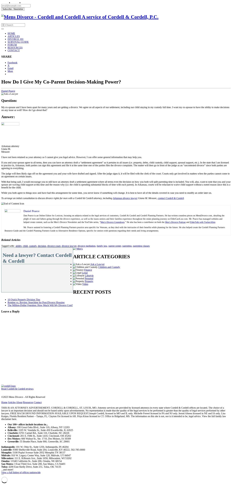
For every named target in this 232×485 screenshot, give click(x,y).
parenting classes (141, 246)
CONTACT (14, 50)
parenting (127, 246)
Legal (85, 272)
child (25, 246)
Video (85, 284)
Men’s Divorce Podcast (175, 222)
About (19, 402)
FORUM (12, 44)
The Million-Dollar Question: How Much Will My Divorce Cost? (40, 305)
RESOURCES (15, 47)
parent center (114, 246)
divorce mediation (86, 246)
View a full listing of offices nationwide (21, 472)
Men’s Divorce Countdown (113, 222)
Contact (38, 402)
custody (33, 246)
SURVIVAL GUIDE (18, 42)
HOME (11, 33)
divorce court (53, 246)
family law (102, 246)
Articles (12, 402)
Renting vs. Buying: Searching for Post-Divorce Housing (36, 302)
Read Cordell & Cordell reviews (17, 388)
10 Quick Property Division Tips (24, 299)
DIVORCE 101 (16, 39)
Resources (28, 402)
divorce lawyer (69, 246)
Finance (88, 270)
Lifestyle (89, 275)
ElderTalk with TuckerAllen (202, 222)
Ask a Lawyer (97, 264)
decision (42, 246)
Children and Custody (109, 267)
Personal (89, 278)
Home (4, 402)
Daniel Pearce (8, 91)
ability (19, 246)
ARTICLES (14, 36)
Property (89, 281)
